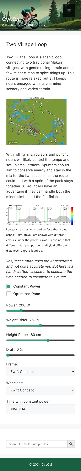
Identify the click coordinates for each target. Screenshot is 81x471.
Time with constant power (28, 401)
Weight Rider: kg (22, 320)
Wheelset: (14, 383)
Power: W (18, 305)
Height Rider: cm (23, 335)
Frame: (12, 364)
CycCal (11, 19)
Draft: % (14, 349)
